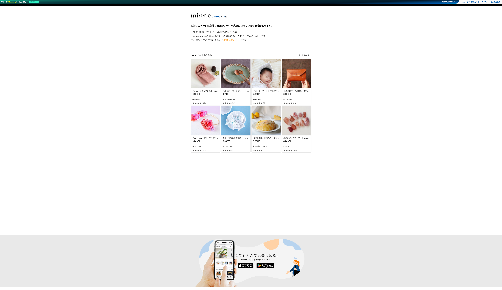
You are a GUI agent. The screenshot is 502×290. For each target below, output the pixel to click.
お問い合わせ (231, 40)
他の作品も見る (304, 55)
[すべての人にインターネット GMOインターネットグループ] (484, 2)
